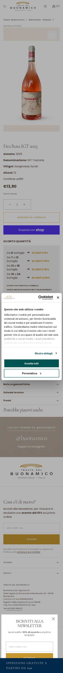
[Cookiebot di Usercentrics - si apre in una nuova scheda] (39, 297)
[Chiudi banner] (58, 297)
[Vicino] (53, 619)
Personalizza (29, 373)
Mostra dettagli (44, 353)
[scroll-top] (55, 665)
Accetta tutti (31, 363)
